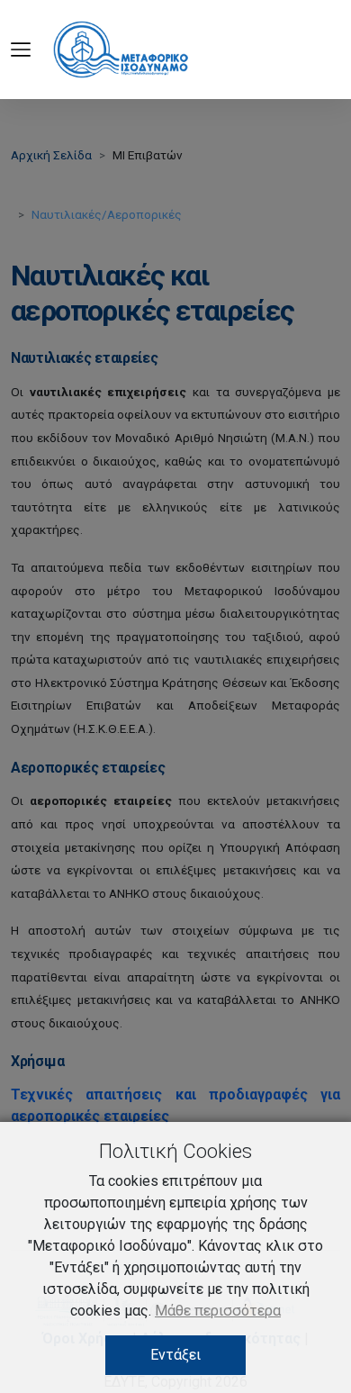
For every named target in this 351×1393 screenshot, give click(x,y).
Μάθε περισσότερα (218, 1310)
